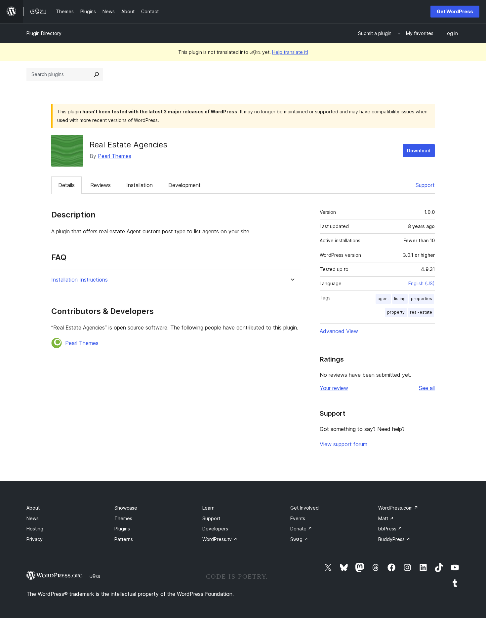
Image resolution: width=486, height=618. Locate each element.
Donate (301, 528)
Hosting (34, 528)
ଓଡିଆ (95, 576)
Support (425, 185)
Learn (208, 508)
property (396, 312)
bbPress (390, 528)
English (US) (421, 283)
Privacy (34, 539)
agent (383, 298)
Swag (299, 539)
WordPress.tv (219, 539)
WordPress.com (398, 508)
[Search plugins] (96, 74)
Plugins (122, 528)
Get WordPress (455, 11)
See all (427, 388)
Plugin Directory (43, 33)
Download (418, 150)
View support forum (343, 444)
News (32, 518)
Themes (123, 518)
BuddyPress (394, 539)
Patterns (123, 539)
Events (297, 518)
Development (184, 185)
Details (66, 185)
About (33, 508)
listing (400, 298)
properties (421, 298)
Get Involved (304, 508)
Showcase (125, 508)
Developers (215, 528)
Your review (334, 388)
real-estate (421, 312)
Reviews (100, 185)
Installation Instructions (79, 280)
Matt (386, 518)
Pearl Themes (114, 156)
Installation (139, 185)
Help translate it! (290, 52)
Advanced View (339, 331)
